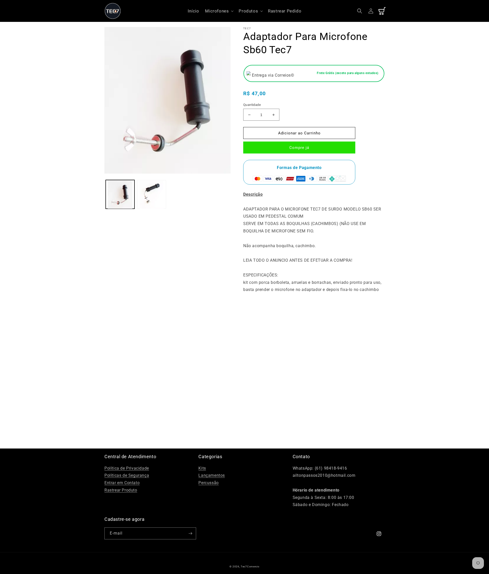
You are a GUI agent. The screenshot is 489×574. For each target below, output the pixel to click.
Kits (202, 468)
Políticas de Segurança (126, 475)
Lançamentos (211, 475)
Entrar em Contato (122, 482)
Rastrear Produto (120, 490)
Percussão (208, 482)
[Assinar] (190, 533)
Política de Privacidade (126, 468)
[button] (219, 11)
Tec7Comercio (250, 566)
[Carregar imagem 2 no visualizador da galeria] (151, 194)
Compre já (299, 147)
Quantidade (252, 105)
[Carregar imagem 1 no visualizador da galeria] (120, 194)
